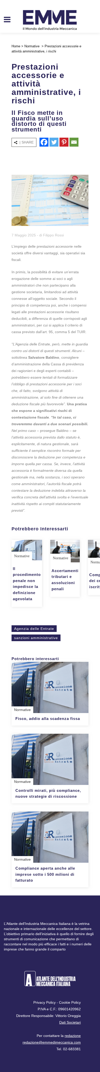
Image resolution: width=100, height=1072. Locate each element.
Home (16, 46)
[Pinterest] (63, 142)
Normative (31, 46)
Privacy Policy (44, 1002)
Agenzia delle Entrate (34, 629)
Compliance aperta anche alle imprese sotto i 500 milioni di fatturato (45, 874)
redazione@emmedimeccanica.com (52, 1042)
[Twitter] (53, 142)
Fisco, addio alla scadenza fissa (47, 718)
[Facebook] (43, 142)
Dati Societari (70, 1022)
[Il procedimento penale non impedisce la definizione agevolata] (27, 550)
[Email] (73, 142)
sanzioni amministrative (36, 638)
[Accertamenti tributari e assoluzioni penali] (65, 551)
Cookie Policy (70, 1002)
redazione (73, 1036)
